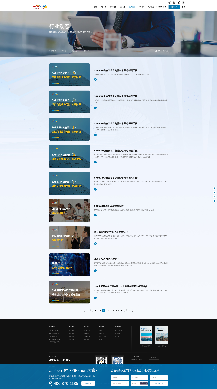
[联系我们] (214, 188)
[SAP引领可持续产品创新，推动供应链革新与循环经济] (69, 292)
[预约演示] (214, 201)
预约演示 (174, 7)
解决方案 (113, 7)
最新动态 (132, 7)
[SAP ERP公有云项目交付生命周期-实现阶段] (69, 102)
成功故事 (122, 7)
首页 (95, 7)
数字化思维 (75, 51)
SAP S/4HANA (53, 336)
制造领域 (71, 330)
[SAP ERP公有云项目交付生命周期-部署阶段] (69, 74)
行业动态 (63, 51)
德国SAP (101, 339)
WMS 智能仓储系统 (54, 342)
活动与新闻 (52, 51)
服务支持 (101, 333)
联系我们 (151, 7)
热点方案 (71, 339)
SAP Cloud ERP (53, 330)
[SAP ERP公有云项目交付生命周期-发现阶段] (69, 183)
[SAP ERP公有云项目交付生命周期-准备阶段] (69, 156)
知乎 (132, 359)
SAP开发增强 (102, 336)
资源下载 (86, 51)
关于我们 (141, 7)
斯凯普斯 (101, 330)
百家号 (140, 359)
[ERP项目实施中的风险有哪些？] (69, 210)
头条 (136, 359)
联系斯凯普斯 (118, 330)
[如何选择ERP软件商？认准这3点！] (69, 237)
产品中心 (103, 7)
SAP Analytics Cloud (54, 339)
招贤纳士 (117, 336)
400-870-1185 (162, 7)
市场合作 (117, 333)
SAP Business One (54, 333)
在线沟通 (88, 383)
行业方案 (72, 326)
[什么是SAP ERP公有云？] (69, 264)
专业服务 (71, 333)
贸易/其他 (71, 336)
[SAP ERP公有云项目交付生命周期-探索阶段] (69, 129)
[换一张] (144, 383)
